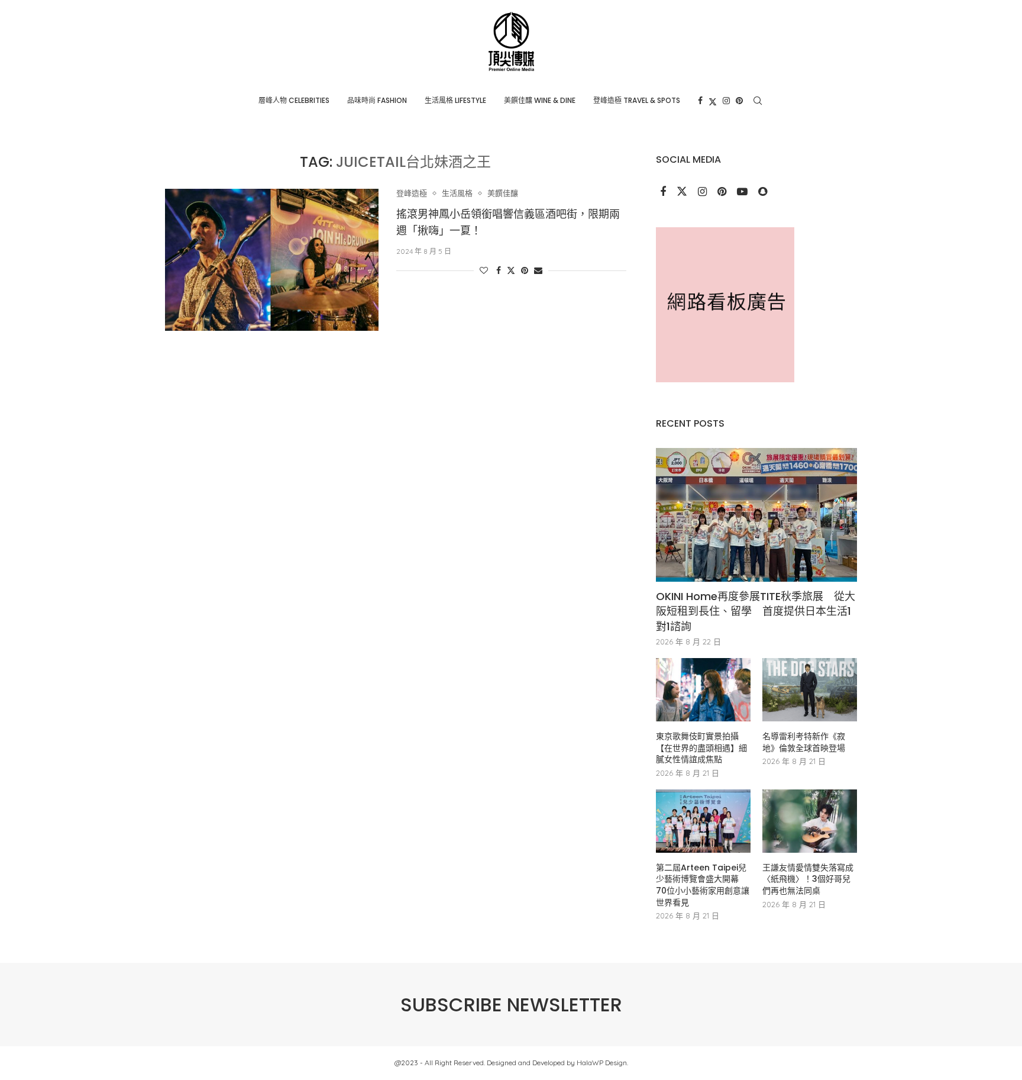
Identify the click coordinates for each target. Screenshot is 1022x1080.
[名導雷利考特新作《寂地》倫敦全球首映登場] (809, 689)
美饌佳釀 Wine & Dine (539, 100)
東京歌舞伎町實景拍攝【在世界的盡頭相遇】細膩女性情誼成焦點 (701, 748)
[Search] (758, 100)
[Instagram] (726, 100)
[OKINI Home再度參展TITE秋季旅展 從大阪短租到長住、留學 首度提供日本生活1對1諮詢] (756, 515)
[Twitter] (713, 100)
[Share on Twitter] (511, 270)
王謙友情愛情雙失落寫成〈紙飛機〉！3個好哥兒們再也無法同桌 (807, 879)
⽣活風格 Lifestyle (455, 100)
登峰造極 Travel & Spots (636, 100)
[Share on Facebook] (498, 270)
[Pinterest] (739, 100)
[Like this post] (484, 270)
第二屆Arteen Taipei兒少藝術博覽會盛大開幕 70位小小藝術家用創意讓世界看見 (702, 885)
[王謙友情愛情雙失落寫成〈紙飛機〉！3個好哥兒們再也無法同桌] (809, 821)
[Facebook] (700, 100)
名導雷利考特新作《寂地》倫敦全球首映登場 (803, 742)
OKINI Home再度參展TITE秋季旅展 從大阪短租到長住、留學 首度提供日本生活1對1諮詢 (755, 611)
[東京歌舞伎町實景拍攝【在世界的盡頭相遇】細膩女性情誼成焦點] (703, 689)
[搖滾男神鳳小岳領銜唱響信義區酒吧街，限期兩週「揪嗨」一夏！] (272, 260)
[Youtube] (743, 192)
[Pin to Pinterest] (524, 270)
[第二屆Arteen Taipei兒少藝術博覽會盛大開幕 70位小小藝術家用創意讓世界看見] (703, 821)
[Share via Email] (538, 270)
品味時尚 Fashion (377, 100)
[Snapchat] (762, 192)
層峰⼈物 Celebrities (293, 100)
